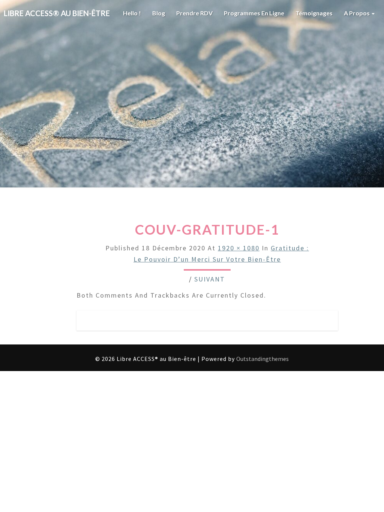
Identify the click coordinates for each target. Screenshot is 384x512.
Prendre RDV (194, 12)
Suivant (209, 279)
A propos (357, 12)
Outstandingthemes (262, 358)
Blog (158, 12)
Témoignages (314, 12)
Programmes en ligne (254, 12)
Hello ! (132, 12)
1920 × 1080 (239, 248)
